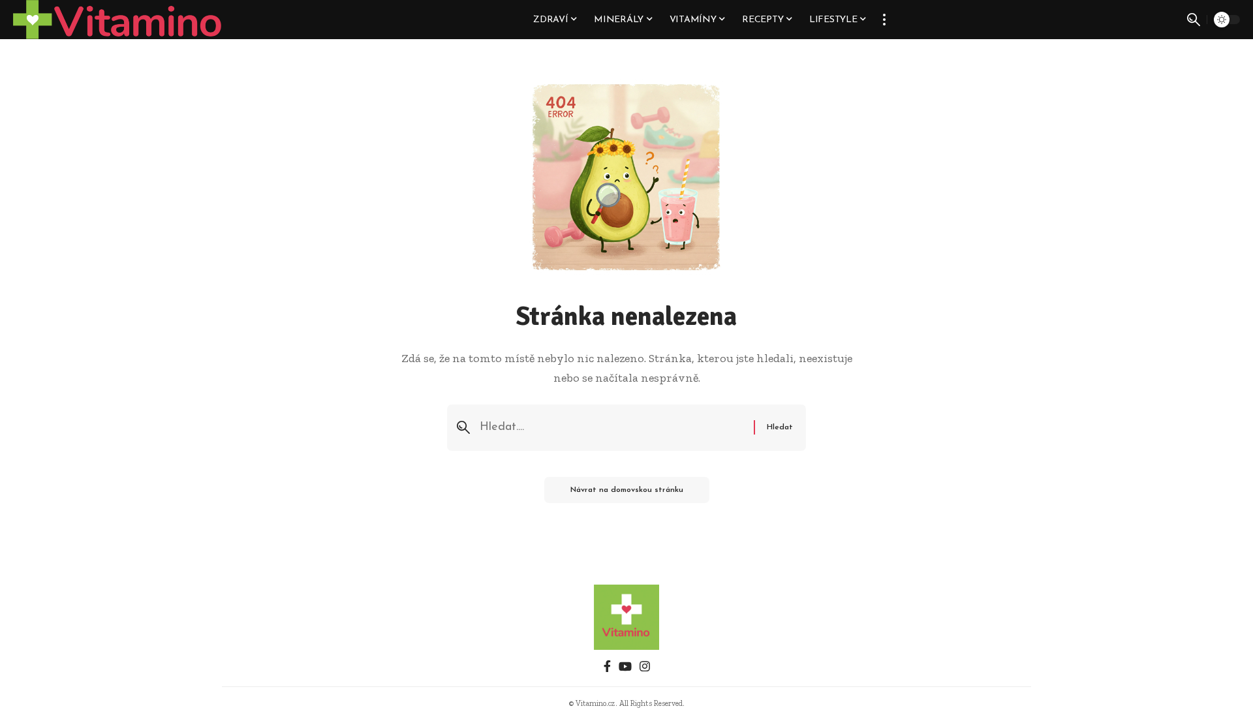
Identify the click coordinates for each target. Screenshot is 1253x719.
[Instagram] (644, 666)
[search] (1193, 19)
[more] (884, 19)
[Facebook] (607, 666)
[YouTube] (625, 666)
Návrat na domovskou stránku (626, 490)
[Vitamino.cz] (117, 19)
